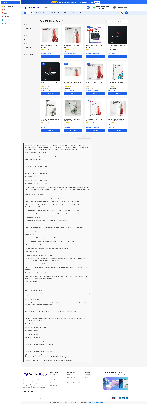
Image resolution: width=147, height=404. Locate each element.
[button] (117, 56)
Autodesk (56, 360)
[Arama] (88, 7)
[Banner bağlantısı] (115, 383)
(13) (93, 49)
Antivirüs (52, 382)
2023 (54, 357)
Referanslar (88, 374)
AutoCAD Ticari (56, 355)
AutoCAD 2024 (29, 337)
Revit (41, 360)
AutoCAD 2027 (29, 180)
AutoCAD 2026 (29, 330)
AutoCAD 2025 (29, 334)
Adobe (51, 377)
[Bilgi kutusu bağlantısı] (101, 7)
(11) (93, 122)
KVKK (68, 374)
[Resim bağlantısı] (36, 374)
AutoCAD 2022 (29, 344)
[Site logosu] (31, 7)
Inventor (45, 360)
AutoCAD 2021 (29, 348)
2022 (57, 357)
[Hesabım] (122, 12)
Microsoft (52, 374)
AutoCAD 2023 (29, 341)
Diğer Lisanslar (54, 385)
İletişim (87, 377)
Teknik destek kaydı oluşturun (95, 402)
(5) (48, 49)
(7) (48, 86)
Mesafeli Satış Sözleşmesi (73, 382)
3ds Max (50, 360)
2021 (61, 357)
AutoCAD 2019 (29, 351)
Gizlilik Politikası (71, 377)
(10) (116, 86)
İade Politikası (70, 380)
